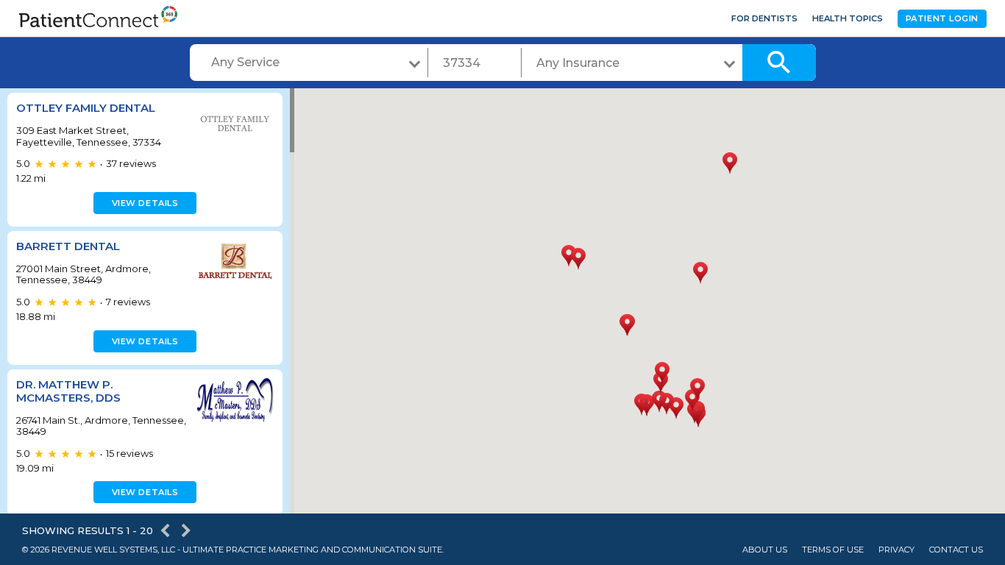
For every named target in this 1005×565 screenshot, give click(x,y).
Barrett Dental (68, 246)
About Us (764, 550)
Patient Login (942, 18)
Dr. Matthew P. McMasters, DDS (68, 391)
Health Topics (847, 18)
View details (145, 203)
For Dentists (764, 18)
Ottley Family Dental (85, 108)
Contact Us (956, 550)
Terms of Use (833, 550)
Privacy (896, 550)
